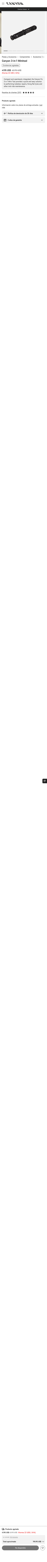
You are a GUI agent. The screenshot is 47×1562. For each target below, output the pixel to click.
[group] (23, 32)
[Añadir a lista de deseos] (42, 1548)
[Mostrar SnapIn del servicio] (44, 781)
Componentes (25, 57)
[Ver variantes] (2, 51)
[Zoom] (23, 32)
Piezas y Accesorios (9, 57)
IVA (11, 1537)
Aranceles (15, 1537)
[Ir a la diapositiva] (10, 51)
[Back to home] (15, 3)
